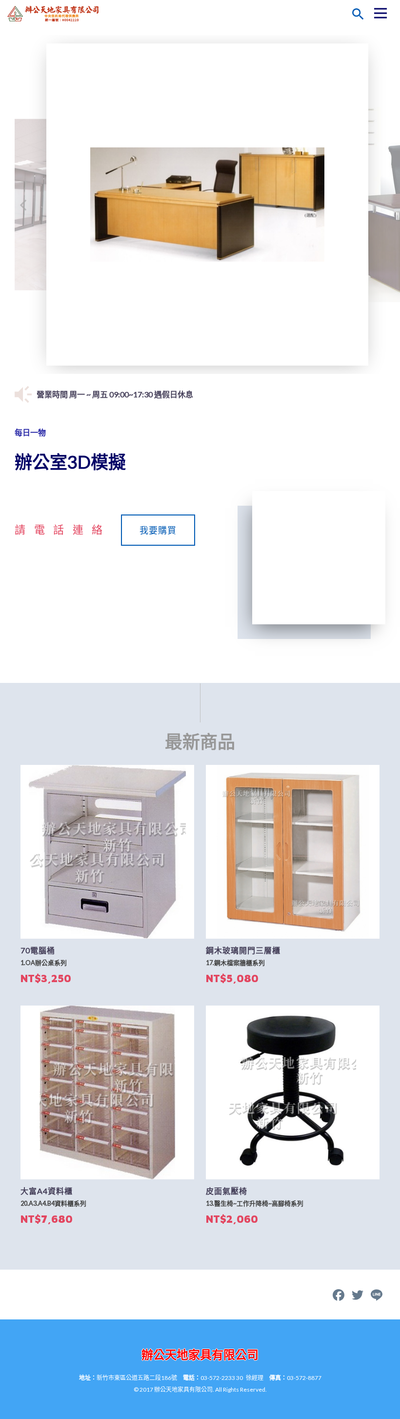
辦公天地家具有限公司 (200, 1354)
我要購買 (158, 530)
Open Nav (380, 13)
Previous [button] (23, 204)
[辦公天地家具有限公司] (56, 13)
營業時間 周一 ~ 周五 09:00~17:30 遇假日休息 (115, 394)
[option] (207, 204)
